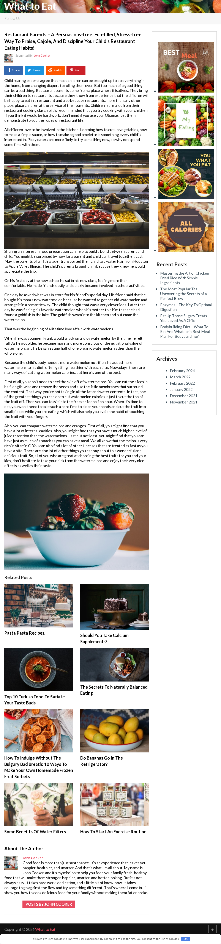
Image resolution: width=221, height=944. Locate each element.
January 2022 (181, 389)
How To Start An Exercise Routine (113, 831)
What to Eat (30, 6)
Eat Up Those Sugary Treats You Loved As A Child (183, 318)
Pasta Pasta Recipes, (24, 632)
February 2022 (182, 383)
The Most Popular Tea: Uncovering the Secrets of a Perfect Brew (183, 293)
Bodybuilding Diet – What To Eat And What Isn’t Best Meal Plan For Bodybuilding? (185, 331)
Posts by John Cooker (49, 904)
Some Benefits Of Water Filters (35, 831)
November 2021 (183, 402)
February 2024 (182, 370)
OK (186, 939)
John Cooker (42, 55)
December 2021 (183, 395)
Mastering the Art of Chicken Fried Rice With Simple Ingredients (184, 278)
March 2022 (180, 376)
